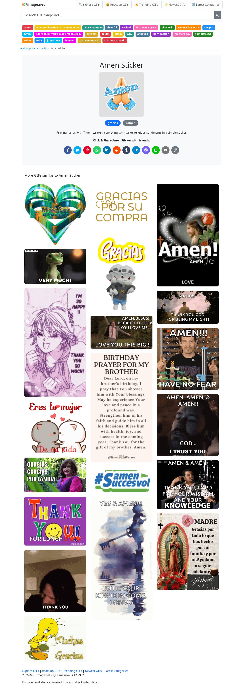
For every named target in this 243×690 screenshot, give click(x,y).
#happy (32, 392)
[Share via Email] (166, 150)
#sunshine (166, 307)
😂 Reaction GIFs (117, 5)
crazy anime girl (89, 40)
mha (39, 40)
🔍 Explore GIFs (89, 5)
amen (27, 27)
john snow (53, 40)
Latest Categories (116, 671)
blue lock (167, 27)
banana (69, 40)
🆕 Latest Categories (206, 5)
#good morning (169, 319)
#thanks (32, 268)
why (129, 34)
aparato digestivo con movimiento (57, 27)
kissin (118, 34)
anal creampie (93, 27)
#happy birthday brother (108, 458)
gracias (113, 123)
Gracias (43, 48)
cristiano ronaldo (114, 40)
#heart (164, 276)
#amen (131, 123)
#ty (29, 646)
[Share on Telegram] (136, 150)
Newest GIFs (93, 671)
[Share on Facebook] (68, 150)
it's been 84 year (146, 27)
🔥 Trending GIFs (146, 5)
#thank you (34, 279)
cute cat (91, 34)
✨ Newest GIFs (174, 5)
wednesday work (188, 27)
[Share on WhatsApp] (97, 150)
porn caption (161, 34)
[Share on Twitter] (77, 150)
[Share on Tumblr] (126, 150)
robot (27, 40)
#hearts (32, 386)
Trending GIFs (72, 671)
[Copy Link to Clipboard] (175, 150)
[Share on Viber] (146, 150)
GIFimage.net (28, 48)
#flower (164, 282)
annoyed (142, 34)
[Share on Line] (156, 150)
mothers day (182, 34)
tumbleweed (203, 34)
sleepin (208, 27)
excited (126, 27)
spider (105, 34)
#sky (162, 313)
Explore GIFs (30, 671)
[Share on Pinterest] (87, 150)
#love (163, 270)
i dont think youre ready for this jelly (58, 34)
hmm (27, 34)
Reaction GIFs (51, 671)
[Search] (217, 15)
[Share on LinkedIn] (107, 150)
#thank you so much (39, 273)
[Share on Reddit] (117, 150)
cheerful (112, 27)
